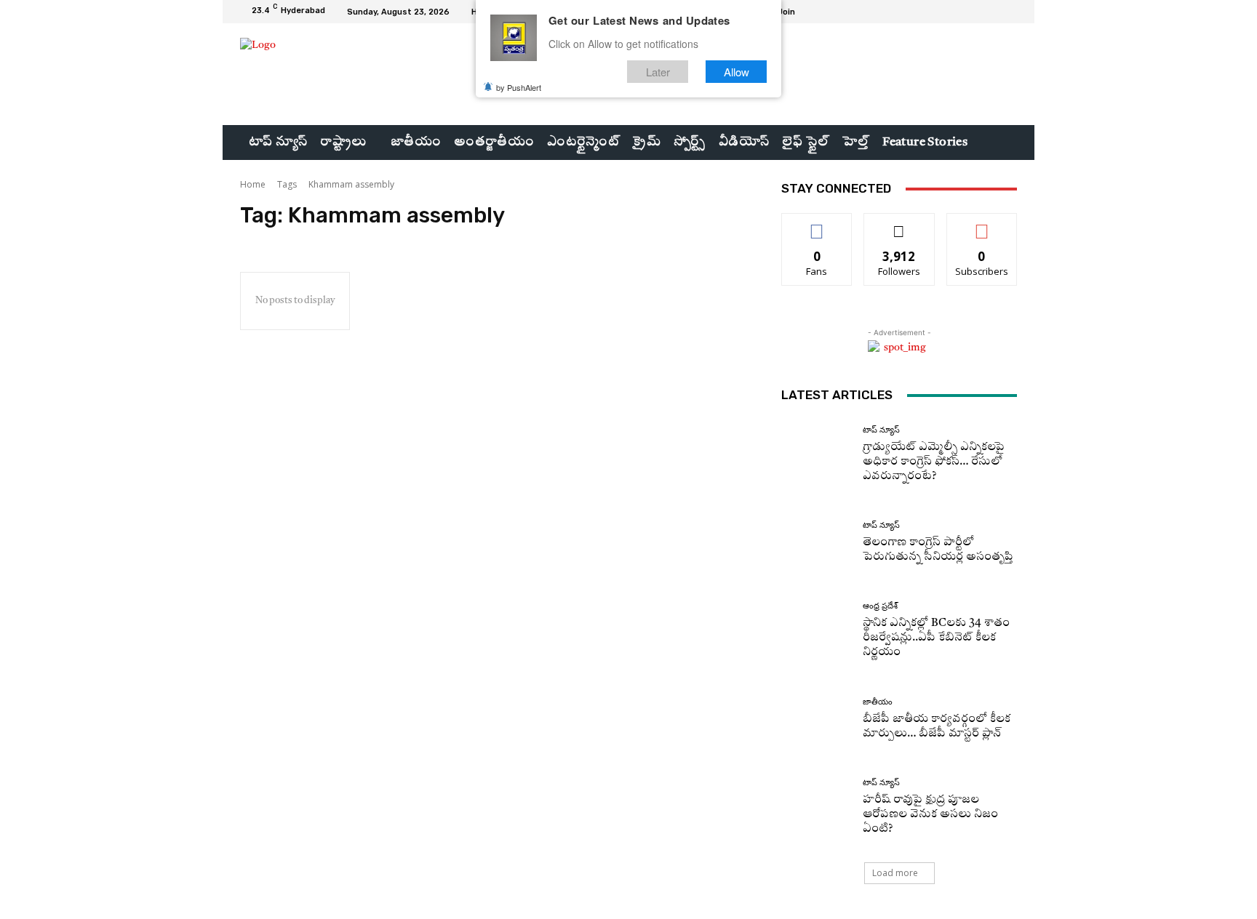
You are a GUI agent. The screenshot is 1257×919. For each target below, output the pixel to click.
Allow (736, 71)
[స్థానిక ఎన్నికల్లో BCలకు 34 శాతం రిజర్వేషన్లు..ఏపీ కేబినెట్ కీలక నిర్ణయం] (816, 630)
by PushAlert (518, 87)
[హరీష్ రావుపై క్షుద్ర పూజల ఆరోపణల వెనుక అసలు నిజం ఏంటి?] (816, 807)
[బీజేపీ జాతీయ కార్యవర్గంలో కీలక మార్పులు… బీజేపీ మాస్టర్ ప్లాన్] (816, 719)
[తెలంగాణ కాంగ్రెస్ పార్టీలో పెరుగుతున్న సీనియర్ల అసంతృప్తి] (816, 542)
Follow (899, 224)
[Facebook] (956, 11)
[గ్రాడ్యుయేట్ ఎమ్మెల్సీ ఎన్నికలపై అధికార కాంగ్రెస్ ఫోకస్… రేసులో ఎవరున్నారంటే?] (816, 455)
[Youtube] (1008, 11)
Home (253, 184)
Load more (895, 873)
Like (817, 224)
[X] (990, 11)
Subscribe (982, 224)
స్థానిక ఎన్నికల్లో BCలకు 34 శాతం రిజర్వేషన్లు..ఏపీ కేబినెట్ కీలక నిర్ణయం (936, 638)
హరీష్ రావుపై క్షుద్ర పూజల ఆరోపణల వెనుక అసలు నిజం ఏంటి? (930, 815)
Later (658, 71)
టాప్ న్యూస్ (881, 430)
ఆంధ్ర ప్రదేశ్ (880, 606)
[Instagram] (973, 11)
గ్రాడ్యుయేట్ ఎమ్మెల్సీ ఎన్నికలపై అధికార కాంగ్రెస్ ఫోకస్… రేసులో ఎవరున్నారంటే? (934, 462)
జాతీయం (878, 702)
